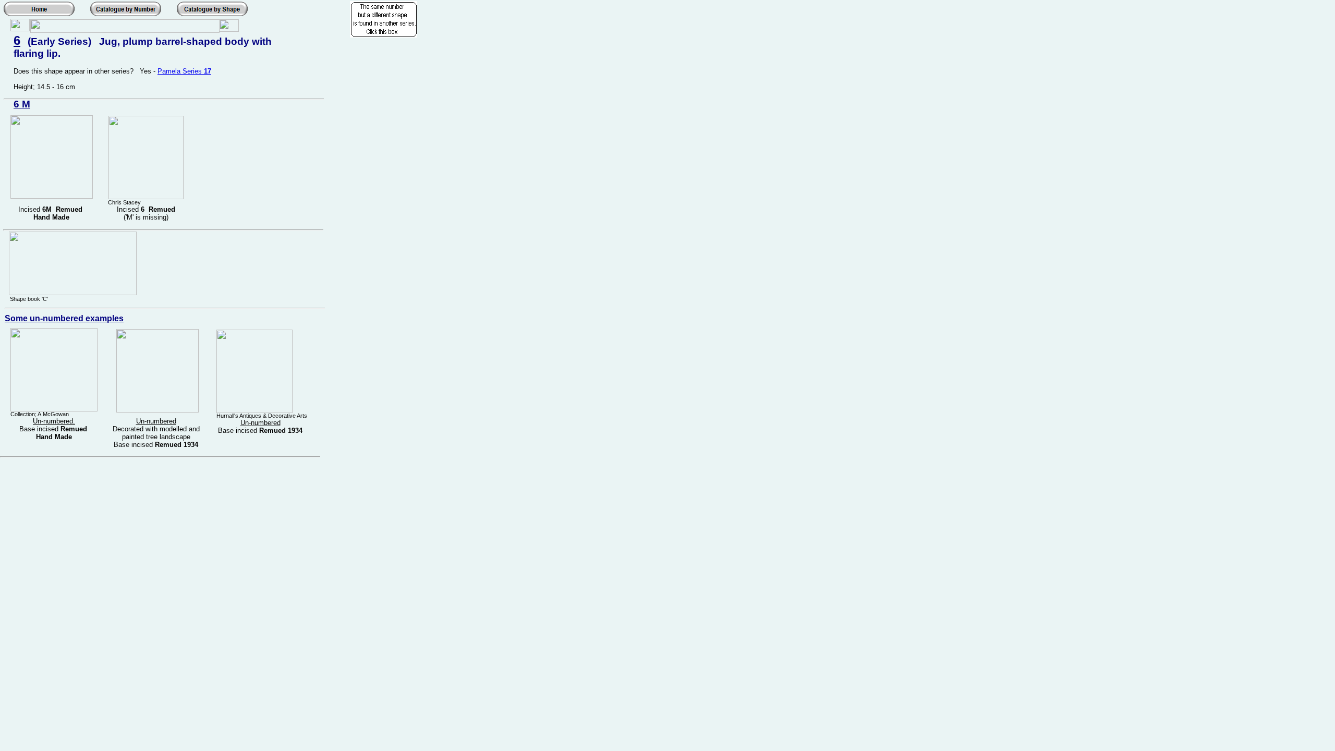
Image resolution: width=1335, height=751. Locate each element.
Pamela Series (180, 71)
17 (207, 71)
